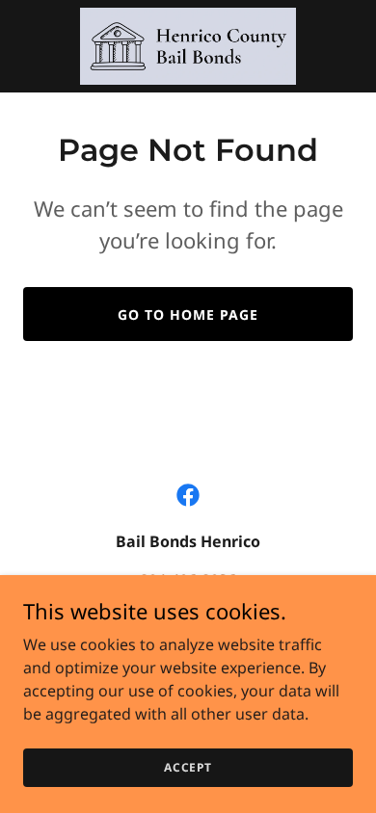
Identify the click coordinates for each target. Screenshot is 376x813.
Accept (188, 767)
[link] (188, 46)
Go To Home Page (188, 314)
